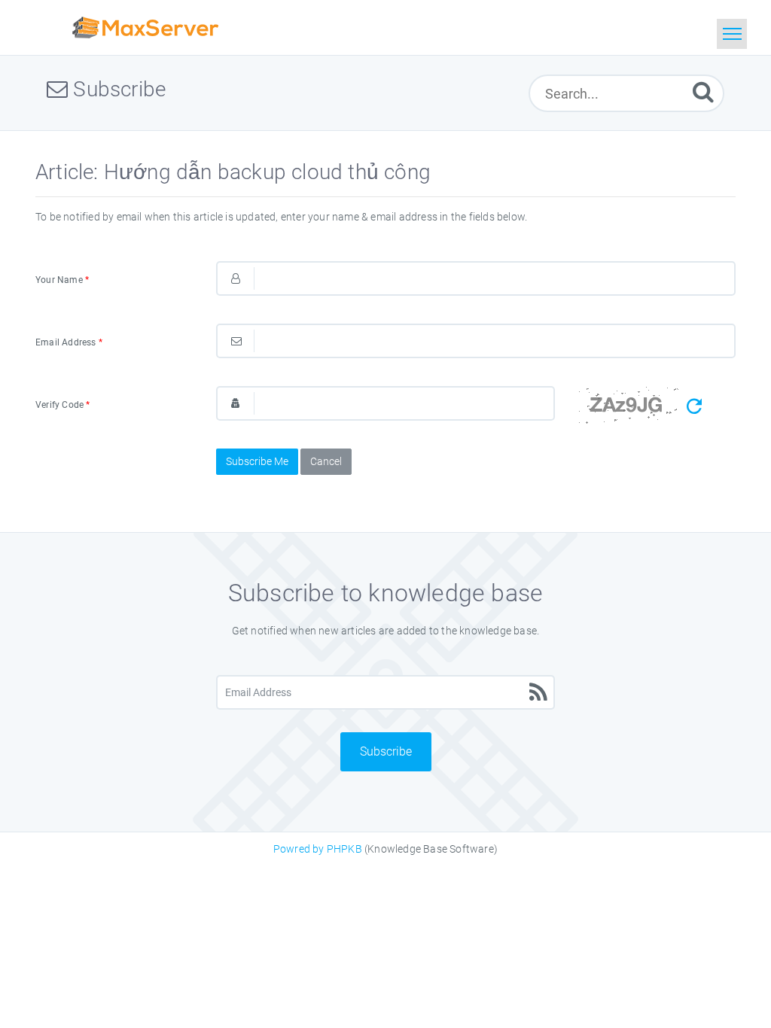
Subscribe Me (257, 461)
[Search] (703, 91)
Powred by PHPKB (317, 849)
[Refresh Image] (694, 407)
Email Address (68, 342)
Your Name (62, 280)
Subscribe (386, 751)
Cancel (326, 461)
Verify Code (62, 405)
